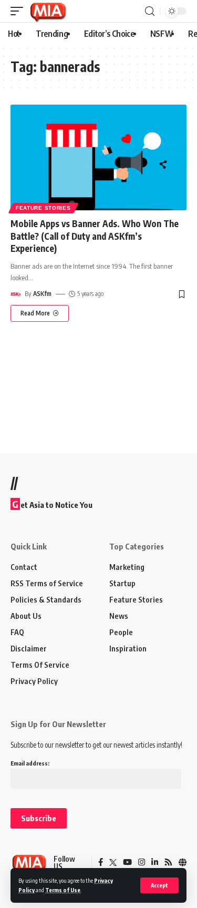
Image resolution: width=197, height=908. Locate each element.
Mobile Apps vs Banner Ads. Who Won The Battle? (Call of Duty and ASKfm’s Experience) (95, 236)
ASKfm (42, 294)
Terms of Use (62, 889)
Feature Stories (43, 208)
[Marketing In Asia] (47, 11)
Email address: (30, 763)
